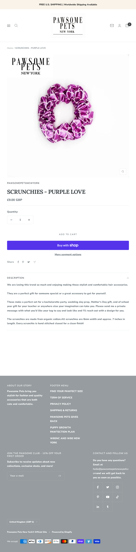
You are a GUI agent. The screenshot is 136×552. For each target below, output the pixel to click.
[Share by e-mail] (34, 262)
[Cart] (127, 25)
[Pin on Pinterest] (23, 262)
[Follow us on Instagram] (117, 487)
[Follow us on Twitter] (107, 487)
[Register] (59, 476)
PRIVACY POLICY (60, 404)
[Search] (16, 25)
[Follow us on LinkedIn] (98, 507)
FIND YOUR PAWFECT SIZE (66, 391)
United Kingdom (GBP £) (21, 521)
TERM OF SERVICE (61, 397)
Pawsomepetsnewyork (23, 183)
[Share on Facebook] (18, 262)
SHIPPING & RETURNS (63, 410)
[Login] (119, 25)
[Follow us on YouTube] (107, 497)
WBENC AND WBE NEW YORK (65, 440)
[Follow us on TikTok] (117, 497)
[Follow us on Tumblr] (107, 507)
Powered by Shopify (62, 532)
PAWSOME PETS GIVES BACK (64, 419)
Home (10, 48)
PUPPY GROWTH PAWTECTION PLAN (62, 429)
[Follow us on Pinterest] (98, 497)
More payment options (68, 254)
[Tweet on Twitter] (28, 262)
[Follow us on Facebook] (98, 487)
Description (15, 278)
